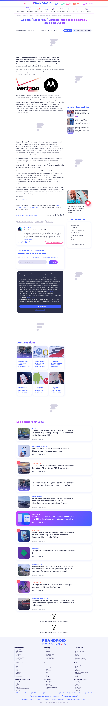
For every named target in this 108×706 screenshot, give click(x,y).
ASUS (47, 650)
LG (46, 666)
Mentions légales (28, 699)
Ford (17, 669)
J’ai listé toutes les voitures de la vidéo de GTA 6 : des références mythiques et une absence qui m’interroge (53, 602)
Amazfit (18, 681)
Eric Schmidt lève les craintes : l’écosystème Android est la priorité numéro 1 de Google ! (56, 390)
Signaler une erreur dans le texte (26, 215)
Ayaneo (48, 651)
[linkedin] (26, 242)
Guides (68, 3)
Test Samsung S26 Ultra (70, 696)
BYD (17, 666)
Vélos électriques (80, 679)
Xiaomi (18, 660)
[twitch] (22, 242)
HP (76, 657)
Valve (47, 660)
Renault (18, 673)
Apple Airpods (79, 665)
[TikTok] (62, 644)
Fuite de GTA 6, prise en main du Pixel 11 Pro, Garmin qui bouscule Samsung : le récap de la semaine (82, 122)
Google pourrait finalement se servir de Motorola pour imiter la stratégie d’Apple (40, 364)
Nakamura (78, 687)
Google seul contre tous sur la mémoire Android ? (53, 552)
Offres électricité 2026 (77, 244)
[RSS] (52, 644)
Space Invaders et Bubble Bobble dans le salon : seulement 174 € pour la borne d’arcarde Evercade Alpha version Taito (53, 534)
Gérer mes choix (40, 310)
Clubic (24, 200)
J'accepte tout (41, 306)
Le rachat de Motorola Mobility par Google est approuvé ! (39, 390)
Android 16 (89, 693)
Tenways (77, 688)
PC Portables (78, 648)
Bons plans (77, 3)
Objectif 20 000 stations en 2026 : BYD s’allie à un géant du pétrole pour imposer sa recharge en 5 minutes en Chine (52, 432)
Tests (63, 3)
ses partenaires (31, 297)
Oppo (17, 655)
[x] (19, 242)
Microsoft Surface (80, 658)
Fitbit (17, 684)
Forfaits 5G (74, 227)
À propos (38, 699)
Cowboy (77, 681)
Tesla (17, 675)
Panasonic (48, 668)
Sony (47, 672)
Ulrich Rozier (28, 228)
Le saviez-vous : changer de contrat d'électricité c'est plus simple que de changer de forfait (24, 364)
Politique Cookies (58, 699)
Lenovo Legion (50, 652)
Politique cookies (27, 303)
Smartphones (19, 648)
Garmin (18, 686)
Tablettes (47, 679)
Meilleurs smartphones (77, 230)
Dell (76, 652)
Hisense (48, 665)
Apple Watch (19, 683)
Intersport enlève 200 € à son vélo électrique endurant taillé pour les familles (52, 586)
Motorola (31, 15)
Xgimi (47, 675)
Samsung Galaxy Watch (22, 688)
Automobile (18, 663)
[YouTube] (55, 644)
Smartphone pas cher (77, 235)
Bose (76, 666)
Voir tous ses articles (53, 242)
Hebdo (37, 257)
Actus (57, 3)
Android (40, 221)
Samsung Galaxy (20, 657)
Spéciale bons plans (51, 257)
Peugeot (18, 672)
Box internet (74, 242)
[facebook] (29, 242)
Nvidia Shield (49, 657)
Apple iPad (48, 681)
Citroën (18, 668)
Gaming (47, 648)
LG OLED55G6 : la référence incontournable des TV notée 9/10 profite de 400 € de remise (53, 467)
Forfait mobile (88, 3)
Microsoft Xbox (50, 654)
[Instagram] (46, 644)
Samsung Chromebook (81, 660)
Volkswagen (19, 676)
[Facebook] (49, 644)
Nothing (77, 670)
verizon (50, 221)
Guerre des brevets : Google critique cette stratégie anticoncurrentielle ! (56, 364)
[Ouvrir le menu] (16, 3)
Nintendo (48, 655)
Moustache (78, 686)
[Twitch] (58, 644)
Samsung (48, 670)
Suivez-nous (67, 30)
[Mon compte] (28, 3)
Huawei (18, 652)
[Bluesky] (65, 644)
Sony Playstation (50, 658)
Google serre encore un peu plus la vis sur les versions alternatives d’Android (23, 390)
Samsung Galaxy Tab (51, 687)
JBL (76, 669)
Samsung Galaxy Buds (81, 672)
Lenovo (77, 654)
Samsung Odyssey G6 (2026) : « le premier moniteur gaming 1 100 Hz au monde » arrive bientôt (82, 113)
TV (45, 663)
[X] (43, 644)
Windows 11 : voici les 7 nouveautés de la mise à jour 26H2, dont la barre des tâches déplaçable (53, 518)
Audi (17, 665)
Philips (47, 669)
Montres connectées (22, 679)
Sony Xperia (19, 658)
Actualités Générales (25, 221)
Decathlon (78, 683)
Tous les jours (24, 257)
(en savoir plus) (51, 291)
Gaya (76, 684)
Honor (77, 655)
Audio (76, 663)
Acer (76, 650)
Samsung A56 (75, 225)
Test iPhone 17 (64, 693)
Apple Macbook (79, 651)
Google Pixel (19, 651)
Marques (24, 15)
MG (17, 670)
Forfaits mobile (75, 232)
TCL (47, 673)
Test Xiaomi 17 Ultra (77, 693)
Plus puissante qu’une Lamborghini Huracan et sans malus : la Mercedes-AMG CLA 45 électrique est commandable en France (53, 500)
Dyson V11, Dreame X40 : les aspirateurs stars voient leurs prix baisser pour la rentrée (82, 129)
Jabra (76, 668)
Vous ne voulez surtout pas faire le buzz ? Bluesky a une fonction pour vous (50, 450)
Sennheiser (78, 673)
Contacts (46, 699)
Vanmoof (77, 690)
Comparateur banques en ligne (40, 696)
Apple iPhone (19, 650)
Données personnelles (74, 699)
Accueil (18, 15)
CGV (84, 699)
